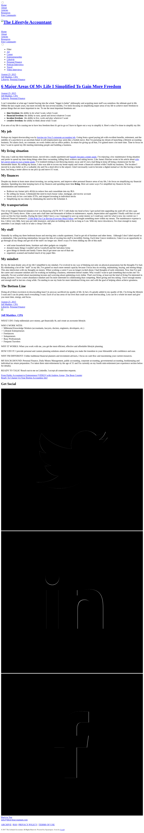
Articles (4, 10)
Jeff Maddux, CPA (9, 77)
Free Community (8, 15)
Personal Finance (14, 62)
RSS (15, 824)
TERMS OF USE (47, 824)
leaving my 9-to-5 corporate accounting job (56, 137)
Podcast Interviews (15, 64)
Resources (5, 13)
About (4, 7)
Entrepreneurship (14, 57)
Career (10, 54)
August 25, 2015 (8, 74)
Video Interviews (14, 69)
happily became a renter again (83, 157)
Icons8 (62, 829)
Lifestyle (10, 59)
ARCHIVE (6, 824)
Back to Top (6, 817)
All (8, 52)
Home (4, 5)
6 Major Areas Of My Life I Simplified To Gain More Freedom (61, 86)
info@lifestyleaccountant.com (14, 820)
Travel (9, 67)
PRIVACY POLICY (28, 824)
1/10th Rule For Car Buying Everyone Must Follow (51, 218)
